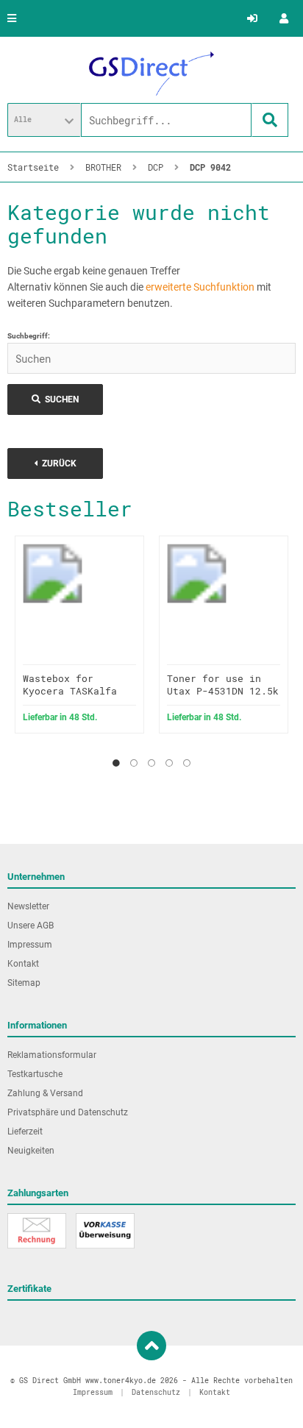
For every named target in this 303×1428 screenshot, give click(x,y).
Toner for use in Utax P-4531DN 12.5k (223, 684)
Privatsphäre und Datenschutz (67, 1112)
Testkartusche (35, 1074)
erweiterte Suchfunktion (200, 287)
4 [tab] (169, 763)
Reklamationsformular (51, 1055)
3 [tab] (151, 763)
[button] (44, 120)
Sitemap (23, 983)
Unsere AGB (30, 925)
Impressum (29, 944)
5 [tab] (186, 763)
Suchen (55, 399)
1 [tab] (116, 763)
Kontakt (23, 964)
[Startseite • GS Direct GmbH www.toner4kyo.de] (151, 73)
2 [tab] (133, 763)
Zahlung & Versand (45, 1093)
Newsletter (28, 906)
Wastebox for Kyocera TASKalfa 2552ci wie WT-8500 (76, 691)
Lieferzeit (25, 1131)
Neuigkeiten (30, 1150)
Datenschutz (156, 1392)
